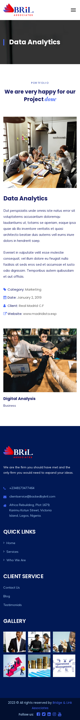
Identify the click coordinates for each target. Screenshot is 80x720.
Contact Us (11, 587)
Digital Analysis (19, 398)
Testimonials (12, 605)
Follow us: (26, 714)
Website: (15, 313)
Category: (16, 289)
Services (12, 552)
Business (9, 406)
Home (10, 543)
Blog (6, 596)
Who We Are (16, 560)
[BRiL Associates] (19, 10)
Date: (12, 297)
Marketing (33, 289)
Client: (13, 305)
